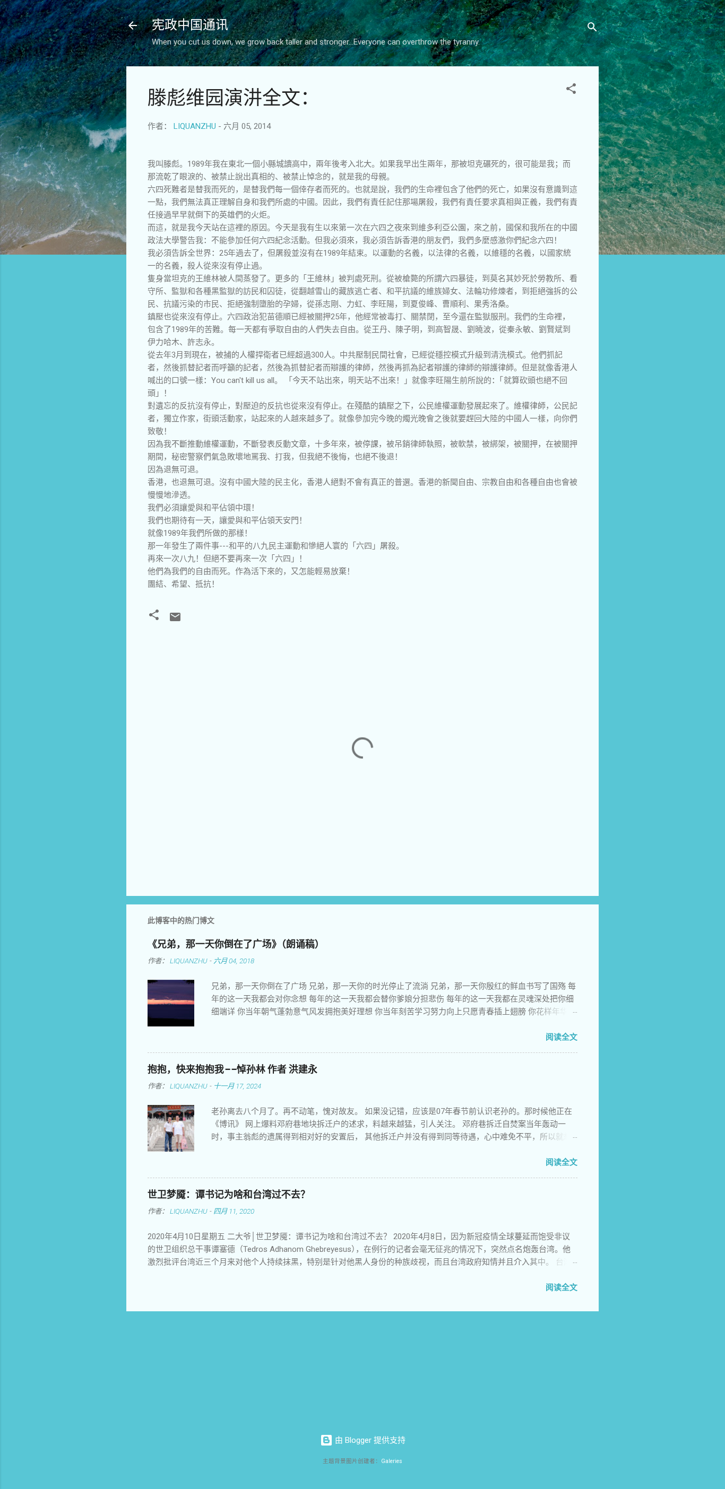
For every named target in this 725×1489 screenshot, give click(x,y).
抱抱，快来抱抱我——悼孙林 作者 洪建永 (232, 1069)
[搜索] (592, 29)
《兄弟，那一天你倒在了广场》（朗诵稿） (236, 944)
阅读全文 (561, 1037)
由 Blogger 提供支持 (369, 1440)
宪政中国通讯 (190, 25)
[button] (571, 90)
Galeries (391, 1461)
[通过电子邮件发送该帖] (175, 620)
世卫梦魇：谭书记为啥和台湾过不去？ (229, 1194)
